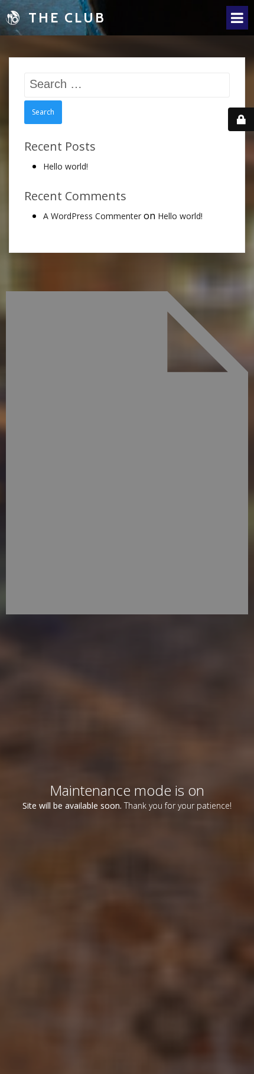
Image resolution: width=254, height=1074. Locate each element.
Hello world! (65, 166)
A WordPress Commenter (92, 216)
